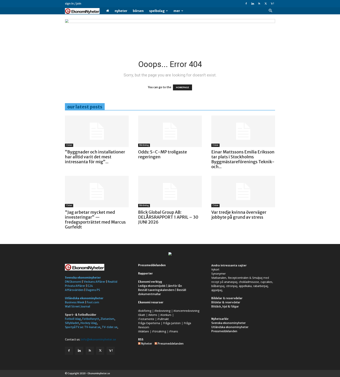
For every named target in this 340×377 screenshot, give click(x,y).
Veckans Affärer (94, 281)
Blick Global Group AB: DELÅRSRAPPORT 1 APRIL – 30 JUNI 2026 (168, 217)
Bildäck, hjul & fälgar (225, 306)
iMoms (152, 315)
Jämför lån (175, 286)
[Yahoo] (272, 3)
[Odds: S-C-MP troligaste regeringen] (170, 131)
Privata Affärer (75, 286)
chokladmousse (249, 282)
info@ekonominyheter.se (98, 339)
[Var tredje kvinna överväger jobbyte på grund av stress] (243, 191)
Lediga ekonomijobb (151, 286)
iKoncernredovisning (186, 311)
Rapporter (145, 273)
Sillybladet (72, 323)
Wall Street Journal (77, 306)
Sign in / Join (73, 3)
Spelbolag (157, 11)
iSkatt (141, 315)
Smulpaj (257, 278)
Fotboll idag (73, 319)
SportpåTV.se (74, 327)
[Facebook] (246, 3)
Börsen (138, 11)
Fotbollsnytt (90, 319)
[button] (270, 11)
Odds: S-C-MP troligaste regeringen (162, 154)
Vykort (215, 269)
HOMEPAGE (182, 87)
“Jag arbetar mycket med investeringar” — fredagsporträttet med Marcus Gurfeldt (95, 220)
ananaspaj (230, 282)
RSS (140, 339)
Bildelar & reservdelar (225, 302)
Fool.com (93, 302)
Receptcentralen (238, 278)
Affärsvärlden (74, 290)
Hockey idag (88, 323)
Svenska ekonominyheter (83, 277)
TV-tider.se (109, 327)
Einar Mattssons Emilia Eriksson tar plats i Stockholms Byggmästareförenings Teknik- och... (242, 159)
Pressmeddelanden (152, 265)
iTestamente (146, 319)
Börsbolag (144, 145)
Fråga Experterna (149, 323)
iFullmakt (163, 319)
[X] (266, 3)
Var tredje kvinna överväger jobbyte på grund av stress (238, 215)
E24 (90, 286)
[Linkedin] (253, 3)
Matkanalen (218, 278)
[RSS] (259, 3)
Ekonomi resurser (151, 302)
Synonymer (218, 273)
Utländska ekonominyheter (84, 298)
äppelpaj (216, 290)
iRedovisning (162, 311)
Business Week (74, 302)
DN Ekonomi (73, 281)
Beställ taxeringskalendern (156, 290)
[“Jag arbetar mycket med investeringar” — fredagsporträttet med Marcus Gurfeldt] (97, 191)
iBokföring (144, 311)
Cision (69, 145)
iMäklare (143, 331)
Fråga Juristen (172, 323)
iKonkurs (165, 315)
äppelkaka (245, 286)
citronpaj (231, 286)
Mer (177, 11)
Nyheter (121, 11)
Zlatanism (107, 319)
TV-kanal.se (92, 327)
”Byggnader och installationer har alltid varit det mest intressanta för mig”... (95, 156)
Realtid (112, 281)
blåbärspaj (218, 286)
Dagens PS (93, 290)
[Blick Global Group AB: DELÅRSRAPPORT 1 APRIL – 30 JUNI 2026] (170, 191)
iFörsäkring (159, 331)
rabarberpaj (260, 286)
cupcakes (266, 282)
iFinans (173, 331)
